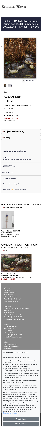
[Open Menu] (38, 3)
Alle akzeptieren (21, 424)
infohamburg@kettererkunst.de (14, 319)
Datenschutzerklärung (10, 413)
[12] (37, 46)
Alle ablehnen (21, 419)
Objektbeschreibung (14, 131)
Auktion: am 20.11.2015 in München (20, 24)
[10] (2, 46)
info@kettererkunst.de (11, 301)
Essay (7, 137)
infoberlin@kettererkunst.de (13, 337)
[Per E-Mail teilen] (12, 189)
